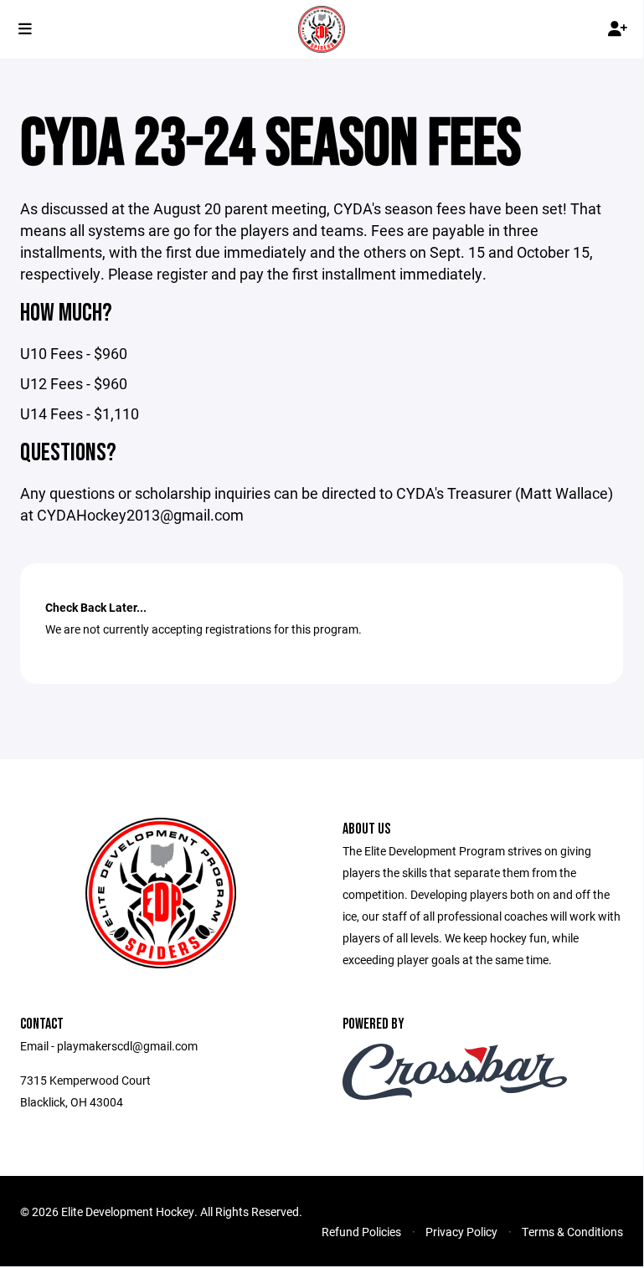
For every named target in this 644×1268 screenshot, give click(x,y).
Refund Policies (361, 1232)
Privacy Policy (461, 1232)
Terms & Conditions (572, 1232)
